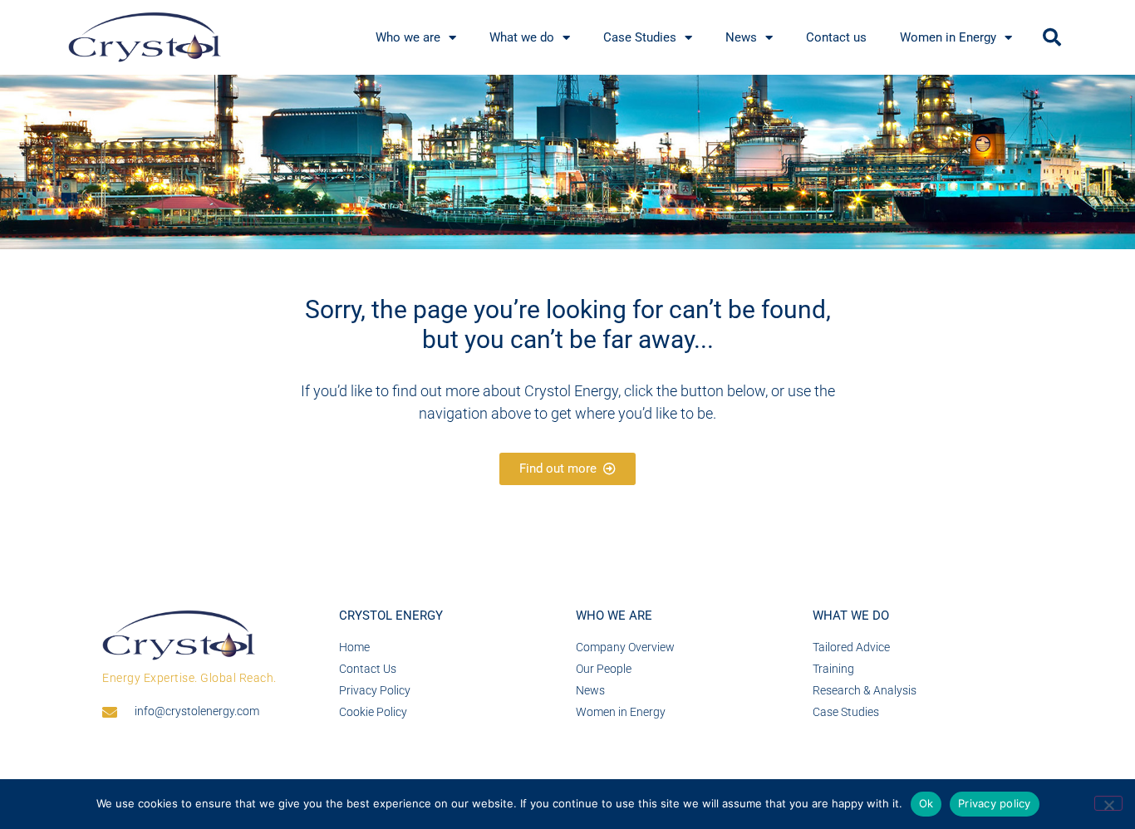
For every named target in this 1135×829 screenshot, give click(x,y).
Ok (926, 803)
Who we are (408, 37)
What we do (521, 37)
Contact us (836, 37)
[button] (1052, 37)
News (741, 37)
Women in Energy (948, 37)
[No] (1108, 803)
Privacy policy (994, 803)
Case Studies (639, 37)
